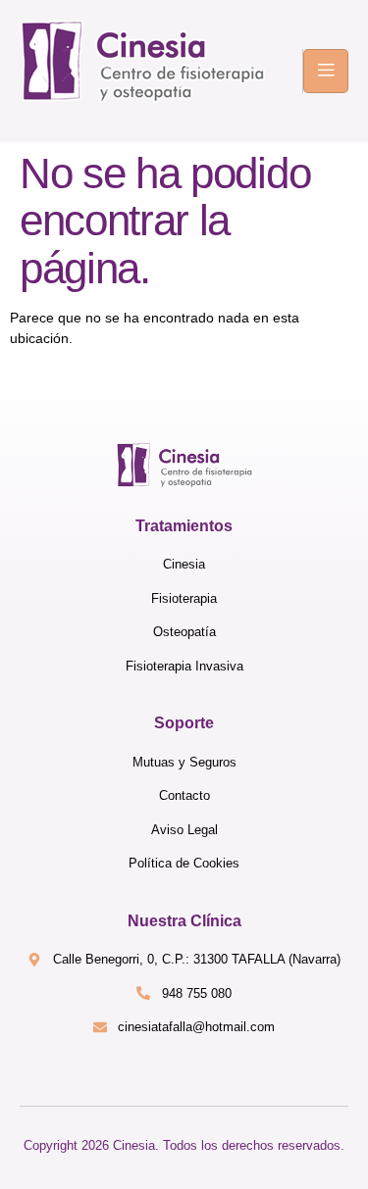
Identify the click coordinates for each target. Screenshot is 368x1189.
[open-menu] (325, 71)
